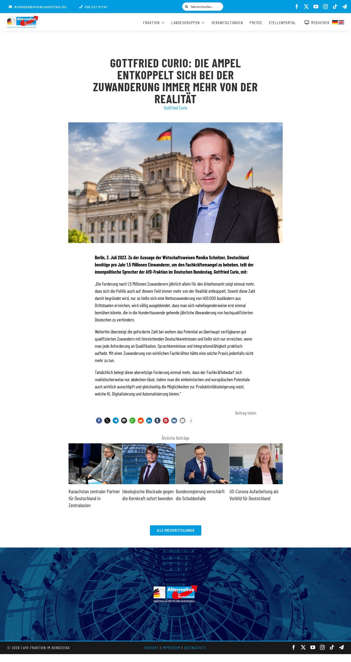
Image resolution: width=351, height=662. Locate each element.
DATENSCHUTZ (195, 648)
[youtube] (316, 6)
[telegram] (344, 6)
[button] (99, 420)
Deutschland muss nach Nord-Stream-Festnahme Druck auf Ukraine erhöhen (255, 498)
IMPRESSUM (171, 648)
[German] (335, 21)
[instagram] (325, 6)
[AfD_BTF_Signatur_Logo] (22, 18)
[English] (341, 21)
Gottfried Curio (175, 107)
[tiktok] (335, 6)
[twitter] (306, 6)
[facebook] (296, 6)
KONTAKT (152, 648)
